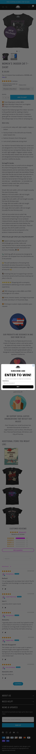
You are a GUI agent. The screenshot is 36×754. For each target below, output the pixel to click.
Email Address (6, 380)
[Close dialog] (33, 365)
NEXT (18, 386)
